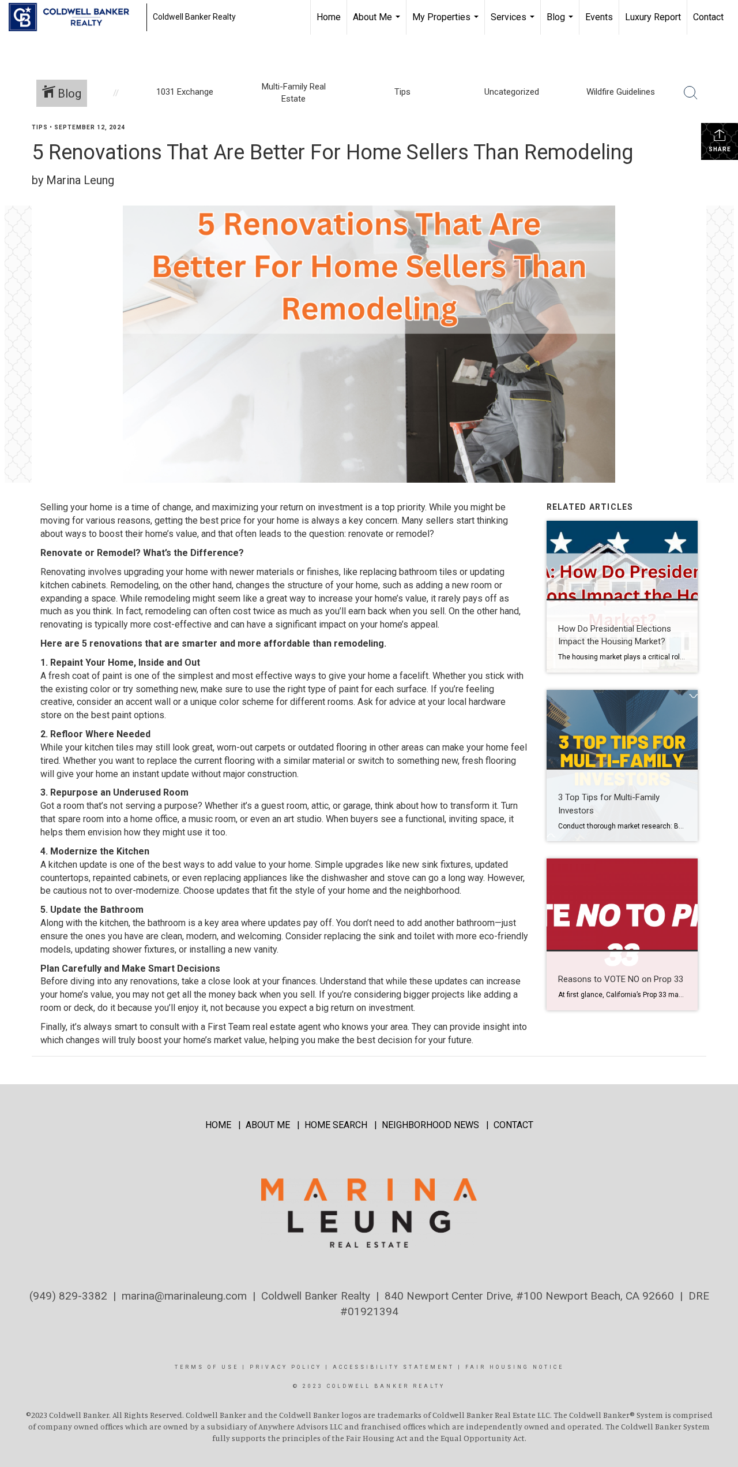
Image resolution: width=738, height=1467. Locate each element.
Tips (40, 127)
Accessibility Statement (393, 1367)
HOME (218, 1124)
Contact (708, 17)
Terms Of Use (207, 1367)
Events (599, 17)
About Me (378, 23)
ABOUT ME (268, 1124)
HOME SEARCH (335, 1124)
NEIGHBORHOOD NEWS (430, 1124)
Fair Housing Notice (514, 1367)
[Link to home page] (75, 17)
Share (720, 149)
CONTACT (513, 1124)
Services (514, 23)
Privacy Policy (286, 1367)
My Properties (446, 23)
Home (329, 17)
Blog (561, 23)
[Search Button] (690, 93)
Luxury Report (653, 17)
